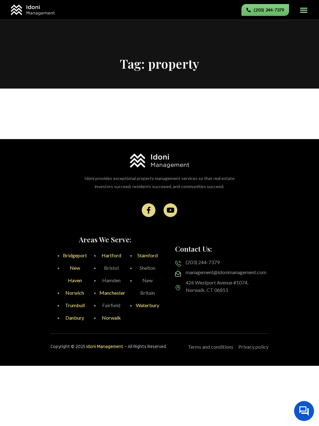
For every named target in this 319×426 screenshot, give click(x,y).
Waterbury (147, 305)
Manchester (112, 293)
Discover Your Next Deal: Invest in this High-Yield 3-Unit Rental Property (237, 108)
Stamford (147, 255)
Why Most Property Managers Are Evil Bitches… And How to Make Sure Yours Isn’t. (239, 132)
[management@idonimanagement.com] (178, 274)
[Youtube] (170, 210)
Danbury (74, 318)
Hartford (111, 255)
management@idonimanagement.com (226, 272)
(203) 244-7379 (203, 262)
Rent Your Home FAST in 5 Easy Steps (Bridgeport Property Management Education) (77, 132)
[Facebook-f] (148, 210)
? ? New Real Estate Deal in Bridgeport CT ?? (59, 104)
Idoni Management (104, 346)
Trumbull (75, 305)
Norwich (74, 293)
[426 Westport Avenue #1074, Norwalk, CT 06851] (178, 288)
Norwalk (111, 318)
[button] (304, 10)
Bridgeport (75, 255)
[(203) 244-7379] (178, 264)
